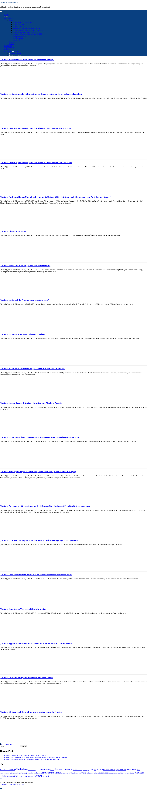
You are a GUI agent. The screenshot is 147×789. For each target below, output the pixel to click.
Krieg (18, 773)
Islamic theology (18, 24)
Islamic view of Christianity (22, 22)
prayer (79, 773)
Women (38, 775)
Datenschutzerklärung (16, 784)
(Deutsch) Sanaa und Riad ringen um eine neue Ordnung (25, 266)
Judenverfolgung (4, 773)
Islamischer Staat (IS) (110, 770)
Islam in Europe (18, 26)
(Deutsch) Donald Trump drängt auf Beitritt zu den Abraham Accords (31, 403)
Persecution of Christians (68, 773)
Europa (52, 770)
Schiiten (113, 773)
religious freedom (92, 773)
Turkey (4, 775)
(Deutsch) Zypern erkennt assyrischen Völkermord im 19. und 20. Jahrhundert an (36, 643)
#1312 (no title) (18, 38)
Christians (21, 769)
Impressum (3, 784)
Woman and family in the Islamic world (26, 28)
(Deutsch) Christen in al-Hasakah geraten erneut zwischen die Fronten (31, 712)
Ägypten (47, 776)
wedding (30, 776)
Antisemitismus (4, 770)
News (6, 17)
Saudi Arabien (104, 773)
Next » (11, 744)
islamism (122, 769)
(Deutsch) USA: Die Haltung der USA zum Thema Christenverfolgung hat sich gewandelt (39, 540)
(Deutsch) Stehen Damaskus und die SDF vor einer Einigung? (27, 59)
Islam (100, 769)
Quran (83, 773)
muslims (55, 772)
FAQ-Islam (8, 46)
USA (16, 776)
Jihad (138, 770)
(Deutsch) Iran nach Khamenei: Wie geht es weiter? (22, 334)
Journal (11, 44)
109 (7, 744)
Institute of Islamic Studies (9, 3)
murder (47, 772)
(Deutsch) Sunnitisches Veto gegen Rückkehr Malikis (23, 609)
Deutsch (19, 53)
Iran (91, 769)
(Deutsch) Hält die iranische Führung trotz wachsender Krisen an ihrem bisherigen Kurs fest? (41, 94)
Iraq (95, 770)
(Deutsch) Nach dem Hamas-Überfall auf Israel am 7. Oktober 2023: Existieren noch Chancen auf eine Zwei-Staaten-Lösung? (55, 197)
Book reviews (17, 40)
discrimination (43, 769)
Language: (8, 51)
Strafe (122, 773)
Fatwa (58, 769)
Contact (7, 49)
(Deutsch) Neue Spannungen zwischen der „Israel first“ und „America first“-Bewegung (38, 472)
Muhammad (38, 773)
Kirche (15, 773)
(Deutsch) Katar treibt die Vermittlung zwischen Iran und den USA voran (32, 368)
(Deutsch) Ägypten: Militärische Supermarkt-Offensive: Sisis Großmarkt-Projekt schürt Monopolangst (45, 506)
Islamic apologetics (19, 36)
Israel (129, 769)
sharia (118, 773)
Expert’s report (9, 48)
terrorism (139, 772)
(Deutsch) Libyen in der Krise (13, 231)
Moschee (30, 773)
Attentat (11, 770)
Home (6, 15)
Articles (11, 20)
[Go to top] (1, 788)
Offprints (12, 42)
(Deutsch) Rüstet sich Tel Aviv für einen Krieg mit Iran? (24, 300)
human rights (86, 770)
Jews (134, 769)
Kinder (11, 773)
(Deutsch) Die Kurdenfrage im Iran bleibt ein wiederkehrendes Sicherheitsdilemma (36, 575)
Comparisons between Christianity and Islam (28, 30)
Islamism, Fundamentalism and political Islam (28, 34)
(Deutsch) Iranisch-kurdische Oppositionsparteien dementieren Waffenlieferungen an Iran (39, 437)
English (18, 55)
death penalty (32, 770)
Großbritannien (77, 770)
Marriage (24, 773)
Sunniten (127, 773)
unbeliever (11, 776)
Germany (68, 769)
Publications (8, 18)
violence (23, 776)
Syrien (132, 773)
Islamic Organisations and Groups (24, 32)
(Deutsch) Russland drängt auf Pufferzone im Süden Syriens (26, 677)
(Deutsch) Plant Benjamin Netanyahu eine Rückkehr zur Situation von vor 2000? (36, 128)
